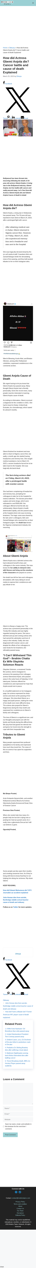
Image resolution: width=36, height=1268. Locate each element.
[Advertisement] (18, 28)
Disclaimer (20, 1213)
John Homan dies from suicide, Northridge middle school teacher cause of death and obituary (15, 900)
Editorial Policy (20, 1215)
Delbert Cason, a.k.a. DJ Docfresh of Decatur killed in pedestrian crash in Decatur (18, 1042)
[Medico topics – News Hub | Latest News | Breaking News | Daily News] (7, 3)
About (20, 1206)
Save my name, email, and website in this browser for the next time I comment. (18, 1126)
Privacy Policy (20, 1202)
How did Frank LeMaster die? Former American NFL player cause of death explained (17, 1014)
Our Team (20, 1211)
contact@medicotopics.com (21, 1198)
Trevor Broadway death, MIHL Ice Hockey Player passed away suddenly (17, 1063)
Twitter (15, 907)
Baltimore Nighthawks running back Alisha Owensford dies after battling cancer (16, 1055)
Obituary (12, 48)
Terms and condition (20, 1204)
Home (5, 48)
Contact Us (20, 1208)
